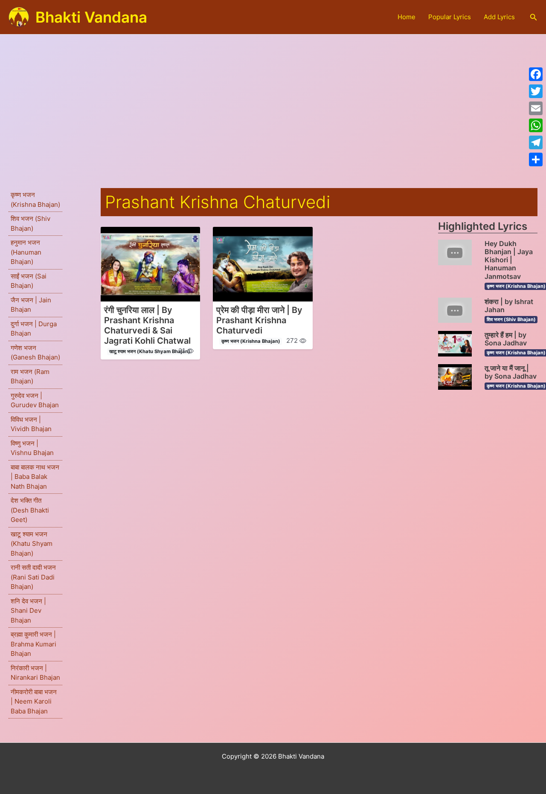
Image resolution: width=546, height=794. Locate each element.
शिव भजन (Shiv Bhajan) (511, 319)
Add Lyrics (499, 17)
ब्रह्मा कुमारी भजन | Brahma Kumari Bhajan (33, 644)
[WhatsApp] (535, 125)
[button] (533, 17)
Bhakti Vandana (91, 17)
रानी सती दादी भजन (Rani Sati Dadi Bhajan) (33, 577)
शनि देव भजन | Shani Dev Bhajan (28, 610)
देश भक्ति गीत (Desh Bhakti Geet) (30, 510)
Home (406, 17)
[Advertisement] (273, 98)
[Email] (535, 108)
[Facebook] (535, 74)
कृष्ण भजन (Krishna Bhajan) (250, 341)
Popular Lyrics (449, 17)
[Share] (535, 159)
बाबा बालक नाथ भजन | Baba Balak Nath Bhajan (35, 476)
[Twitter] (535, 91)
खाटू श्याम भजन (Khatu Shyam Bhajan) (31, 543)
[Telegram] (535, 142)
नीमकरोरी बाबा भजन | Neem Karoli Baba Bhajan (34, 701)
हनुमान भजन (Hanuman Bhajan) (26, 252)
